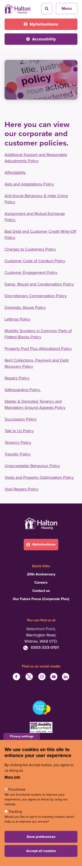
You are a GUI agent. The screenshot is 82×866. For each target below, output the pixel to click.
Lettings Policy (17, 319)
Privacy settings (21, 736)
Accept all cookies (41, 851)
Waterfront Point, (41, 628)
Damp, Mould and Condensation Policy (39, 284)
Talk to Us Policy (19, 430)
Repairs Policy (17, 378)
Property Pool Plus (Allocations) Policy (38, 348)
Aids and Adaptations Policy (29, 184)
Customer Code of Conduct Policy (35, 260)
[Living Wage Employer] (41, 708)
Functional (16, 789)
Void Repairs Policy (21, 489)
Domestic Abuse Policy (25, 307)
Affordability (15, 172)
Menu (67, 8)
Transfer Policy (18, 454)
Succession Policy (21, 419)
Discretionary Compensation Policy (36, 295)
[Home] (17, 7)
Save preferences (41, 836)
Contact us (41, 590)
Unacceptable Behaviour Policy (32, 465)
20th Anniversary (41, 574)
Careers (41, 582)
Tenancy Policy (18, 442)
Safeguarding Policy (23, 389)
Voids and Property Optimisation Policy (39, 477)
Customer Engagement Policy (31, 272)
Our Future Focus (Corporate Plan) (41, 599)
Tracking (15, 811)
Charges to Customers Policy (30, 249)
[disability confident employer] (41, 728)
